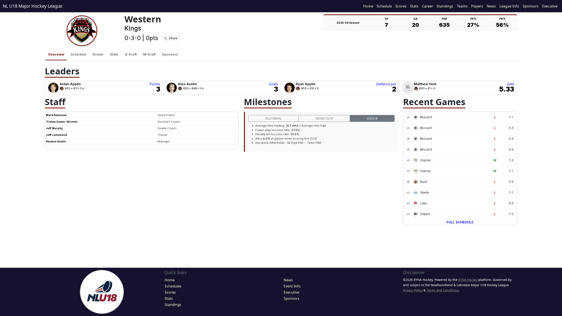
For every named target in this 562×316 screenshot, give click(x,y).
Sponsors (531, 6)
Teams (462, 6)
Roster (98, 54)
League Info (509, 6)
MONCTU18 (324, 118)
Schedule (384, 6)
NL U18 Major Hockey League (32, 6)
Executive (550, 6)
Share (170, 38)
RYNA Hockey (467, 280)
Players (477, 6)
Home (368, 6)
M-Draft (149, 54)
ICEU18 (372, 118)
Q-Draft (131, 54)
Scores (401, 6)
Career (427, 6)
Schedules (173, 286)
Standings (445, 6)
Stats (414, 6)
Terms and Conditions (443, 290)
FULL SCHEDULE (460, 222)
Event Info (292, 286)
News (491, 6)
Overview (56, 54)
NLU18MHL (273, 118)
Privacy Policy (413, 290)
